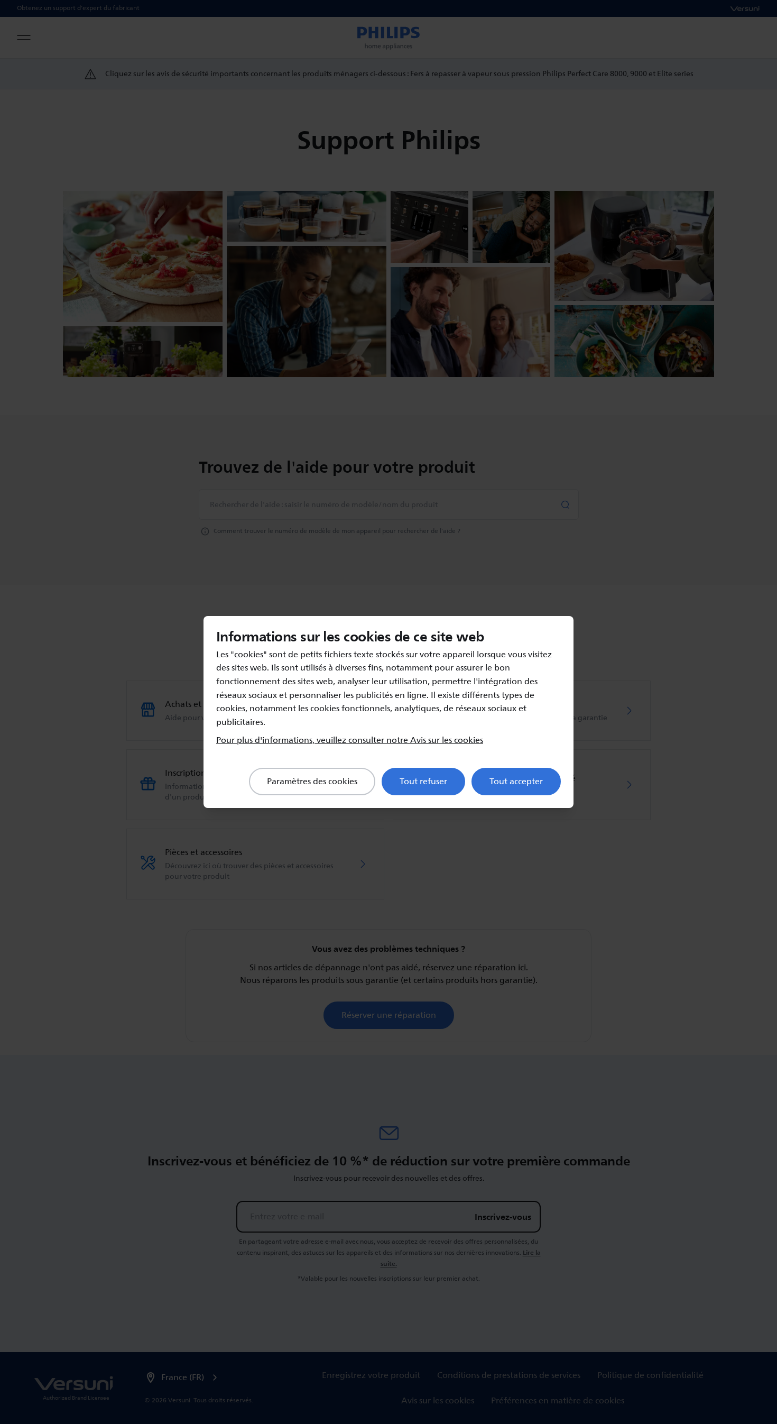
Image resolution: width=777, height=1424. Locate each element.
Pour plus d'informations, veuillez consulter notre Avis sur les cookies (349, 740)
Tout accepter (516, 781)
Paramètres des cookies (312, 781)
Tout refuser (423, 781)
